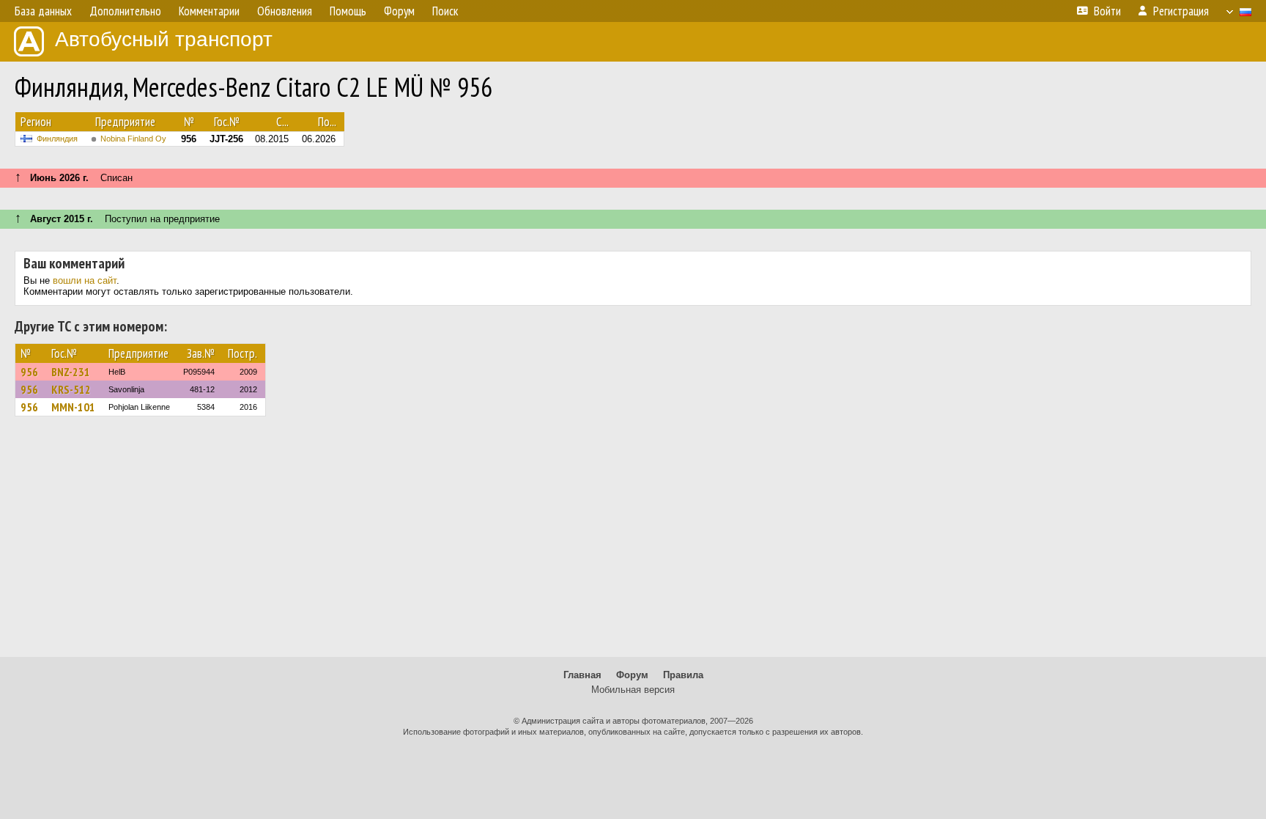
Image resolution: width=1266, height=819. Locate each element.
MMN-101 (73, 407)
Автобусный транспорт (164, 39)
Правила (683, 674)
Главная (582, 674)
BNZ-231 (70, 371)
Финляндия (57, 138)
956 (29, 371)
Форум (632, 674)
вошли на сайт (84, 280)
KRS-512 (71, 389)
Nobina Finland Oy (133, 138)
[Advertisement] (633, 543)
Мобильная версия (633, 689)
